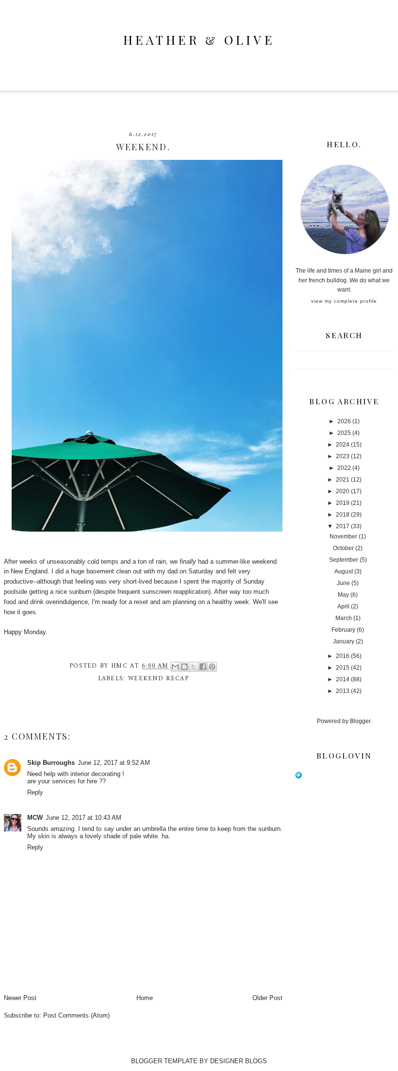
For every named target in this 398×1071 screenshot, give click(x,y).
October (343, 548)
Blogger (360, 721)
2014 (342, 679)
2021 (342, 479)
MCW (35, 817)
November (343, 536)
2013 (342, 691)
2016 (342, 656)
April (343, 606)
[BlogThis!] (184, 667)
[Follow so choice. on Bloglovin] (298, 777)
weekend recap (158, 678)
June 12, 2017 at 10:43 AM (83, 817)
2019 (342, 503)
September (343, 559)
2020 (342, 491)
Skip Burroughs (51, 762)
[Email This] (175, 667)
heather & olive (199, 40)
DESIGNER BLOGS (238, 1061)
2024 (342, 444)
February (343, 629)
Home (144, 998)
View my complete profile (344, 301)
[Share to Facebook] (203, 667)
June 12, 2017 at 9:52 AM (114, 762)
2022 (344, 468)
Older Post (267, 998)
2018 (342, 514)
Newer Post (20, 998)
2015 (342, 667)
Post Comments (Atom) (76, 1015)
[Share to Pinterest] (212, 667)
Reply (35, 792)
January (343, 641)
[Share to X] (194, 667)
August (343, 571)
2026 (344, 421)
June (343, 583)
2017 (342, 526)
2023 (342, 456)
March (343, 618)
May (343, 594)
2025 (344, 433)
